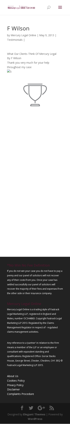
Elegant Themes (34, 414)
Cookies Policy (16, 380)
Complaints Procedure (20, 394)
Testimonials (15, 39)
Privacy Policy (15, 385)
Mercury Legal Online (23, 35)
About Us (12, 376)
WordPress (35, 419)
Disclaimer (13, 389)
